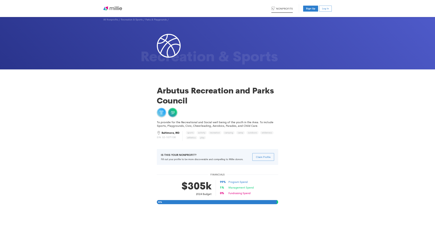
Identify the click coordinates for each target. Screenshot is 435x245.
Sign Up (310, 8)
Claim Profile (263, 157)
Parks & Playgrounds (156, 19)
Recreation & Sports (132, 19)
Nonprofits (284, 8)
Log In (325, 8)
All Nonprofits (110, 19)
